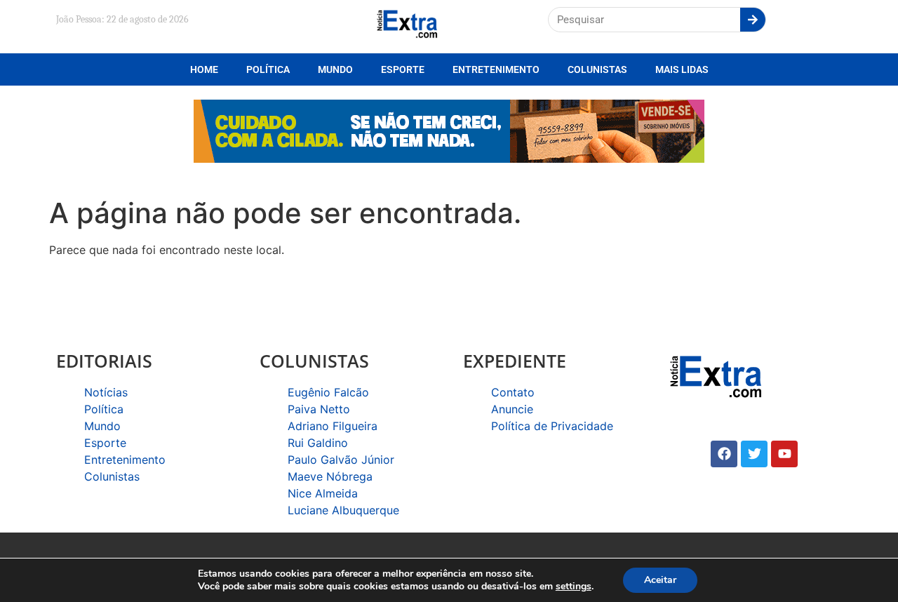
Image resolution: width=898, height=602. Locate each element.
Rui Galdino (318, 443)
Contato (513, 392)
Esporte (402, 69)
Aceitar (660, 580)
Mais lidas (682, 69)
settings (573, 586)
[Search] (752, 20)
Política (268, 69)
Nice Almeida (323, 493)
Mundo (335, 69)
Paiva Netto (319, 409)
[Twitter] (754, 454)
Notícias (106, 392)
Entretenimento (496, 69)
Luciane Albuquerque (343, 510)
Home (204, 69)
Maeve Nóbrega (330, 476)
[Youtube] (784, 454)
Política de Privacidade (552, 426)
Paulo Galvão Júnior (341, 460)
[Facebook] (724, 454)
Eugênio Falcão (328, 392)
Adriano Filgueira (332, 426)
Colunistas (597, 69)
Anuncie (512, 409)
